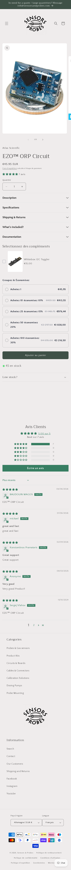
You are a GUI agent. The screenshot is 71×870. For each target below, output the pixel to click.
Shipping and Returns (18, 771)
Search (10, 749)
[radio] (35, 289)
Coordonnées (39, 863)
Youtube (11, 793)
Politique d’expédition (20, 863)
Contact (11, 756)
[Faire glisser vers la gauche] (28, 139)
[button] (6, 23)
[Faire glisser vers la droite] (42, 139)
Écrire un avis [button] (35, 468)
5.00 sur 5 (44, 433)
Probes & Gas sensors (18, 648)
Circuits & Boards (16, 663)
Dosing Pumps (14, 685)
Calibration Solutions (18, 678)
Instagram (12, 786)
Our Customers (15, 764)
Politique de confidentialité (25, 858)
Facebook (12, 778)
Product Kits (13, 655)
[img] (10, 489)
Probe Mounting (15, 693)
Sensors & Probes (25, 853)
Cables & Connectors (18, 670)
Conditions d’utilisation (50, 858)
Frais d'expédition (9, 168)
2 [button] (34, 625)
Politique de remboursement (48, 853)
